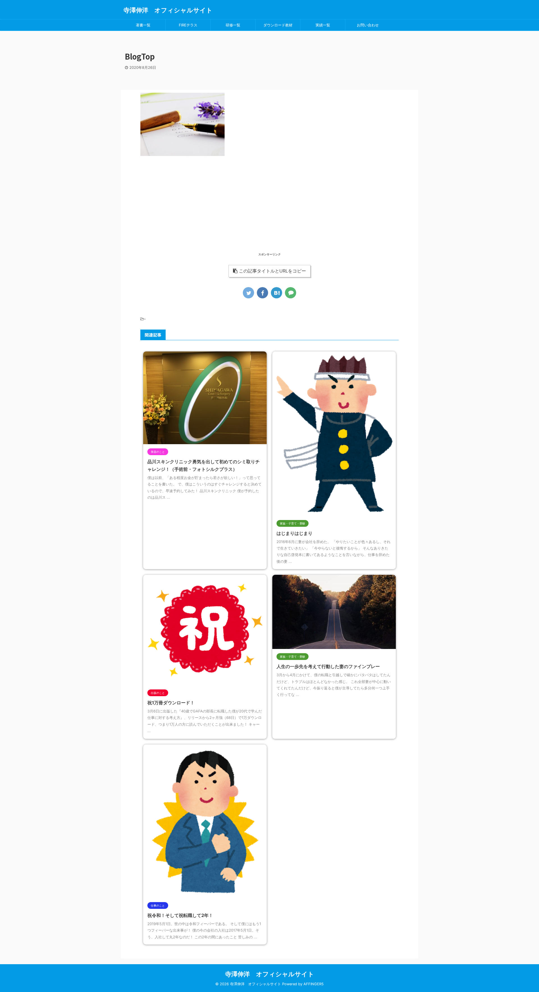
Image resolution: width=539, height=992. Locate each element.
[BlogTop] (276, 292)
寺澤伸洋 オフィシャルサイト (168, 10)
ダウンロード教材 (278, 25)
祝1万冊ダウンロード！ (171, 702)
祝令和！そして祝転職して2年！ (180, 915)
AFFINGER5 (313, 984)
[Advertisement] (269, 212)
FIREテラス (188, 25)
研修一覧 (233, 25)
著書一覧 (143, 25)
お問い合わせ (368, 25)
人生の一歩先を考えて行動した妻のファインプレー (328, 666)
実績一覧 (323, 25)
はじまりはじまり (294, 533)
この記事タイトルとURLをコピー (272, 271)
